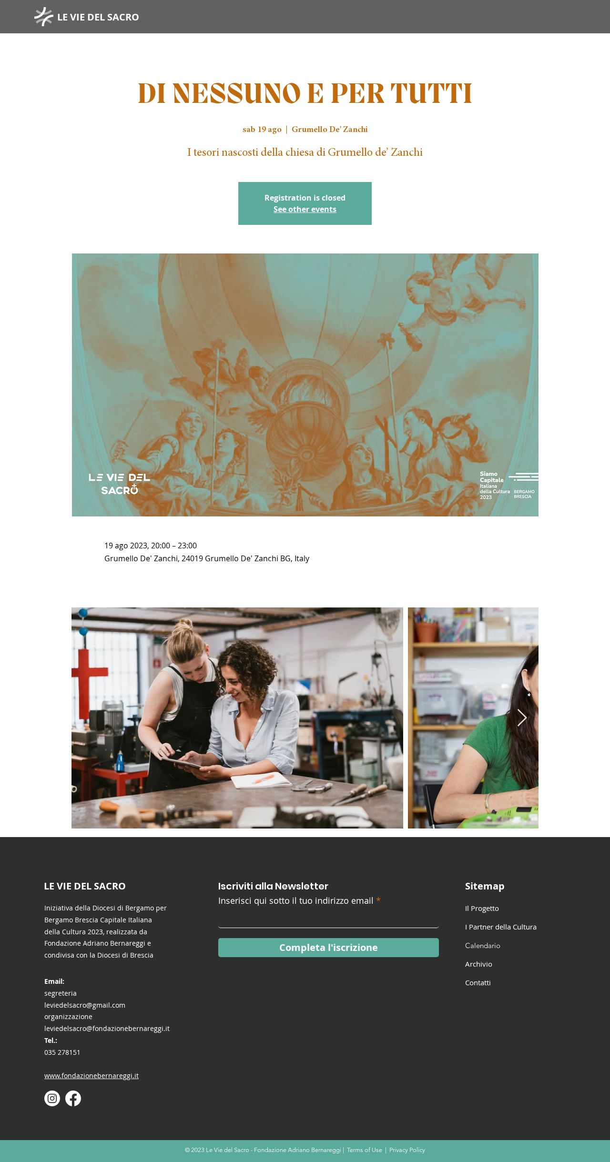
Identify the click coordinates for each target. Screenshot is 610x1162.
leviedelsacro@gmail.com (84, 1005)
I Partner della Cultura (501, 926)
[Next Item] (522, 718)
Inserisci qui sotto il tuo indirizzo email (296, 900)
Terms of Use (364, 1149)
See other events (305, 209)
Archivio (478, 964)
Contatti (478, 982)
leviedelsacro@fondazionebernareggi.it (107, 1028)
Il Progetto (482, 908)
